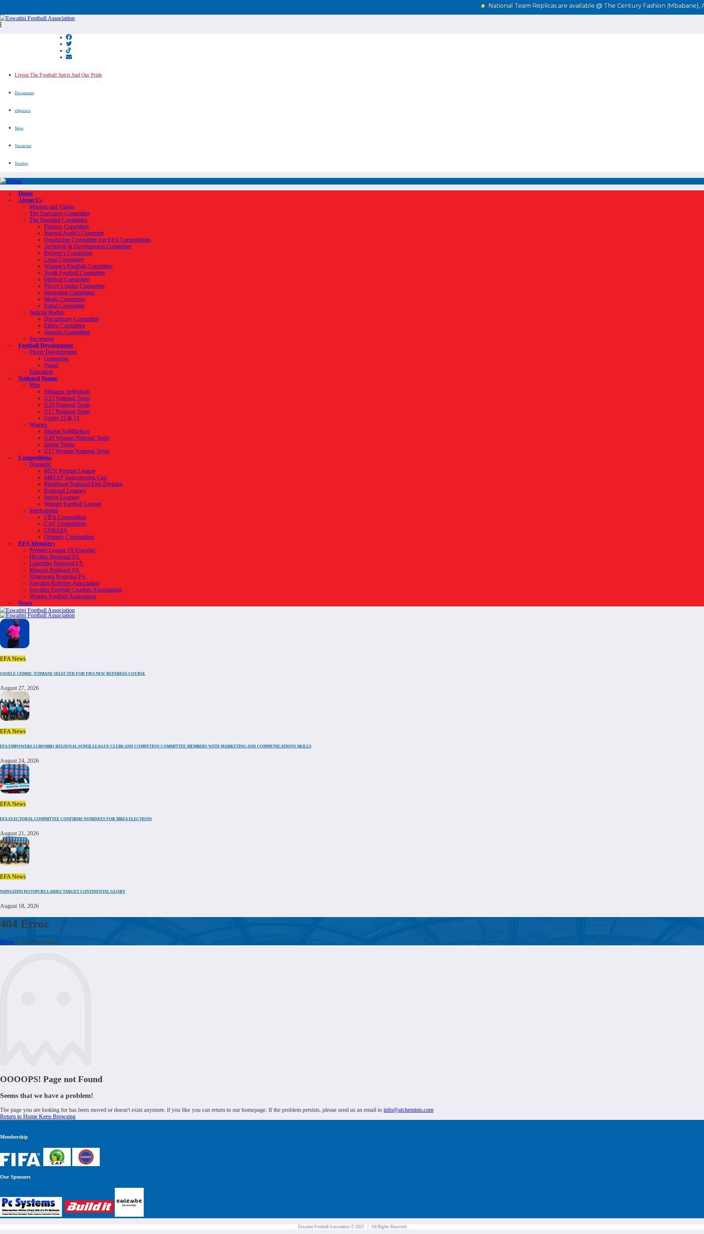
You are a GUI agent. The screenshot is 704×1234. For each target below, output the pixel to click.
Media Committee (64, 299)
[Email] (69, 57)
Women (38, 424)
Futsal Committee (64, 306)
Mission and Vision (51, 207)
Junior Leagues (61, 497)
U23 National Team (67, 398)
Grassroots (56, 358)
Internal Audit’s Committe (74, 233)
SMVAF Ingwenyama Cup (75, 477)
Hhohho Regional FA (54, 557)
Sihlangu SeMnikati (67, 391)
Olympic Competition (69, 537)
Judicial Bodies (47, 312)
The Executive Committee (59, 213)
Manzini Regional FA (54, 570)
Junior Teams (59, 444)
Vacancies (23, 145)
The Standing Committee (58, 220)
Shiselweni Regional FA (57, 576)
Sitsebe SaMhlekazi (66, 431)
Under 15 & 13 (61, 418)
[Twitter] (69, 44)
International (43, 510)
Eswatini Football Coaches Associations (75, 590)
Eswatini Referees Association (64, 583)
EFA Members (36, 543)
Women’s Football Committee (78, 266)
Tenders (21, 163)
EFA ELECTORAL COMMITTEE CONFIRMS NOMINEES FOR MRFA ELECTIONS (76, 819)
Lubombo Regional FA (56, 563)
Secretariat (41, 339)
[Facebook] (69, 37)
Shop (19, 128)
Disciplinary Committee (71, 319)
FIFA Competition (65, 517)
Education (41, 372)
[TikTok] (68, 50)
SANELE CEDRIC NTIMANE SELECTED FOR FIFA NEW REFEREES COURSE (72, 673)
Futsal (51, 365)
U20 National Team (67, 405)
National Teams (37, 378)
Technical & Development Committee (88, 246)
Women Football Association (62, 596)
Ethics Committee (64, 325)
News (25, 603)
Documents (24, 93)
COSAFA (55, 530)
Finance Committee (66, 226)
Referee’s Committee (68, 253)
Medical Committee (66, 279)
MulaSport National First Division (83, 484)
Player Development (53, 352)
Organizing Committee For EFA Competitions (97, 240)
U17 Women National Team (76, 451)
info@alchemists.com (408, 1110)
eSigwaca (22, 110)
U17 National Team (67, 411)
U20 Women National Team (76, 438)
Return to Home (19, 1116)
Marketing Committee (69, 292)
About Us (30, 200)
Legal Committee (64, 259)
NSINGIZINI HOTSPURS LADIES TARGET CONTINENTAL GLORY (62, 891)
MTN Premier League (69, 471)
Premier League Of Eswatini (62, 550)
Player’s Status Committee (74, 286)
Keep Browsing (57, 1116)
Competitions (34, 457)
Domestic (40, 464)
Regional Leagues (65, 491)
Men (34, 385)
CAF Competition (65, 524)
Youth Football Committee (74, 273)
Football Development (45, 345)
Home (25, 193)
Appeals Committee (67, 332)
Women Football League (72, 504)
